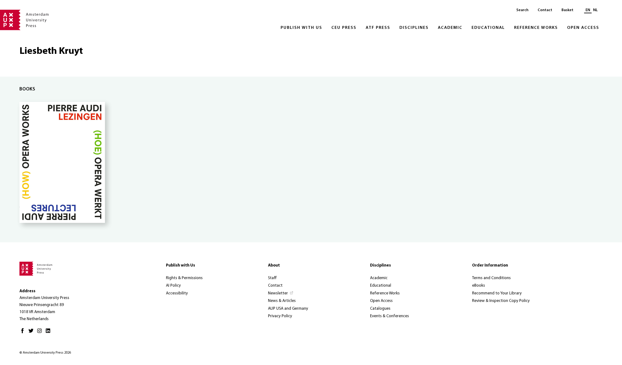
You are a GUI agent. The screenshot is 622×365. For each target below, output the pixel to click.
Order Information (490, 265)
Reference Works (536, 28)
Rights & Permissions (184, 278)
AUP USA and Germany (288, 309)
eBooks (478, 286)
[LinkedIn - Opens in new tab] (49, 333)
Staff (272, 278)
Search (522, 10)
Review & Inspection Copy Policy (501, 301)
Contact (545, 10)
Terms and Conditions (491, 278)
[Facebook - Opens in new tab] (23, 333)
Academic (450, 28)
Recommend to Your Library (497, 293)
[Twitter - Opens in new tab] (32, 333)
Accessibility (177, 293)
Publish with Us (301, 28)
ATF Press (378, 28)
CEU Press (343, 28)
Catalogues (380, 309)
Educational (488, 28)
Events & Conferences (389, 316)
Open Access (583, 28)
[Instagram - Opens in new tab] (40, 333)
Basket (567, 10)
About (274, 265)
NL (595, 10)
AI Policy (173, 286)
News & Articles (282, 301)
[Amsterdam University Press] (24, 20)
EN (588, 10)
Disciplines (414, 28)
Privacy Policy (280, 316)
